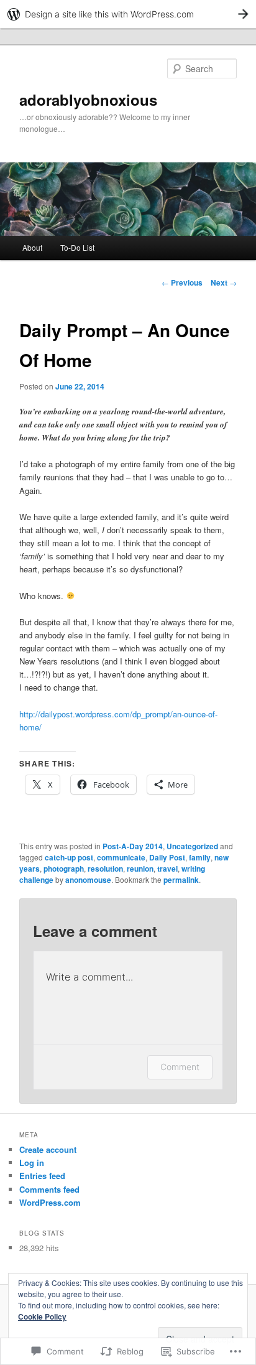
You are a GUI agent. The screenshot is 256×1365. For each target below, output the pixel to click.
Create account (47, 1149)
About (32, 247)
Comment (179, 1066)
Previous (182, 282)
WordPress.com (50, 1202)
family (200, 857)
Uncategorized (192, 846)
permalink (181, 879)
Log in (31, 1162)
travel (167, 868)
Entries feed (42, 1175)
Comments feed (49, 1189)
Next (224, 282)
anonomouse (88, 879)
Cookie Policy (42, 1316)
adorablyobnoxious (88, 99)
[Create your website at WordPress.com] (128, 14)
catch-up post (69, 857)
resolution (105, 868)
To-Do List (77, 247)
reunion (140, 868)
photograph (63, 868)
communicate (121, 857)
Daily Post (167, 857)
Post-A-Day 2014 (133, 846)
